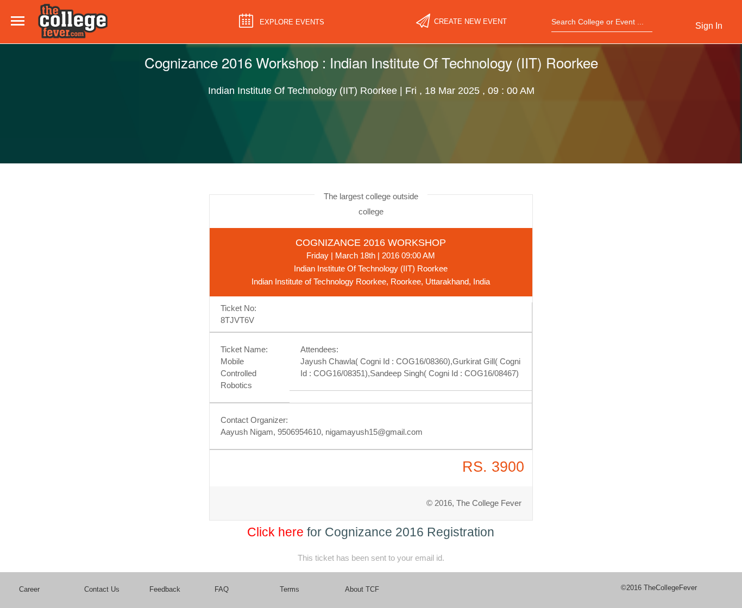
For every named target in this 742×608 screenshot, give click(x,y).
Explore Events (292, 21)
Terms (289, 589)
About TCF (362, 589)
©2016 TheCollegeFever (659, 588)
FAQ (222, 589)
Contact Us (102, 589)
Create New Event (470, 21)
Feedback (164, 589)
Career (29, 589)
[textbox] (598, 21)
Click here (275, 532)
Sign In (708, 25)
